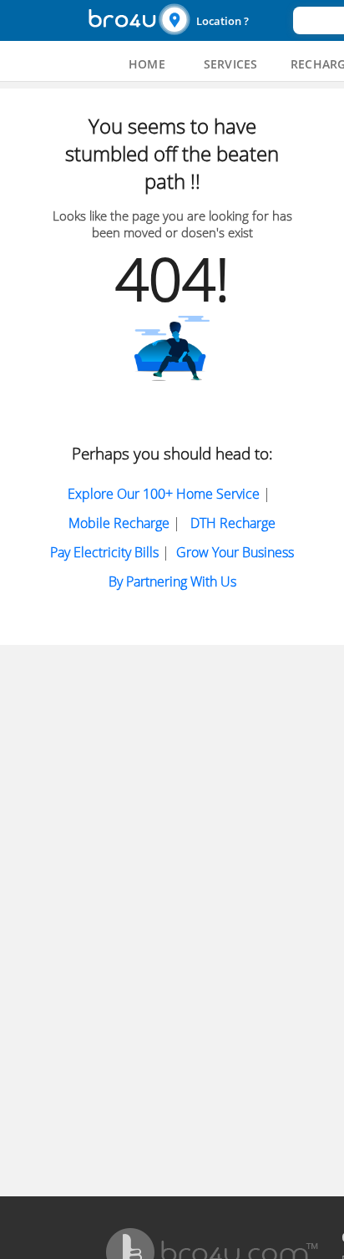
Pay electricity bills (104, 552)
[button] (223, 20)
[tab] (147, 64)
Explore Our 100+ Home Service (164, 494)
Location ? (222, 20)
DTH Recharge (233, 523)
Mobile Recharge (118, 523)
